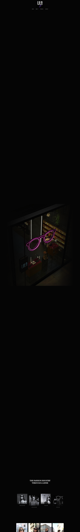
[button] (37, 9)
